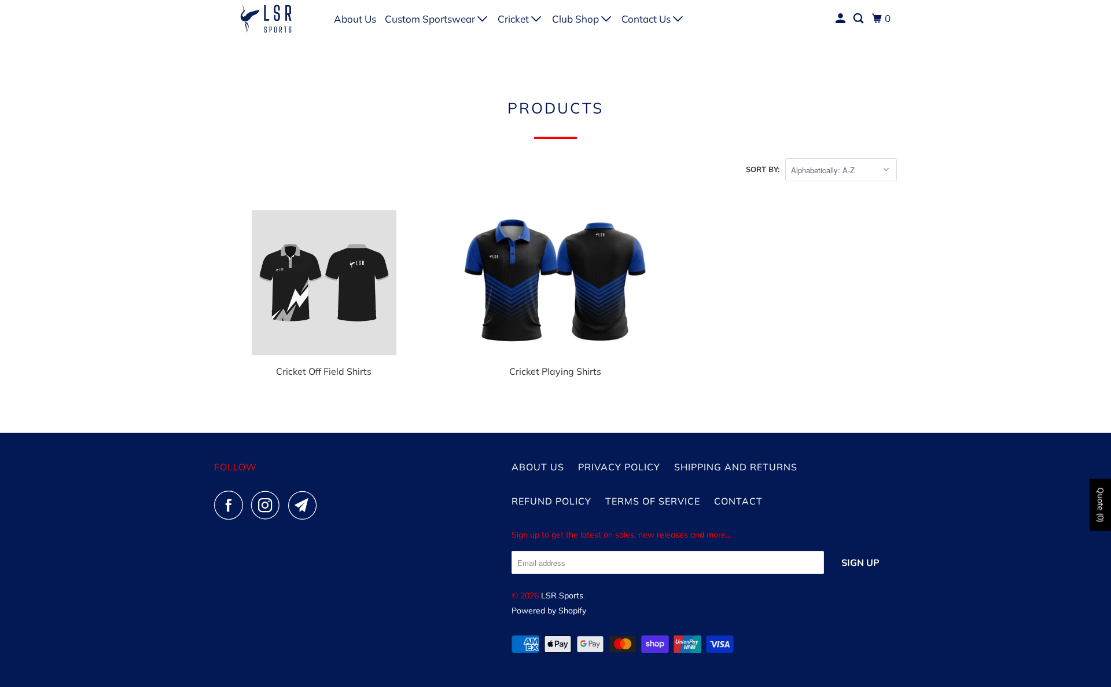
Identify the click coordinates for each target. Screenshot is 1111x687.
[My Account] (841, 19)
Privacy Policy (619, 467)
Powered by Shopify (549, 610)
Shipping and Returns (735, 467)
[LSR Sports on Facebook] (231, 505)
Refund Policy (551, 501)
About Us (355, 19)
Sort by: (762, 169)
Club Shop (576, 19)
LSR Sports (562, 595)
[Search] (859, 19)
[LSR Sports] (266, 19)
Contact (738, 501)
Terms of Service (652, 501)
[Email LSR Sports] (305, 505)
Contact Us (647, 19)
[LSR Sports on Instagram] (268, 505)
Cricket (514, 19)
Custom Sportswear (431, 19)
